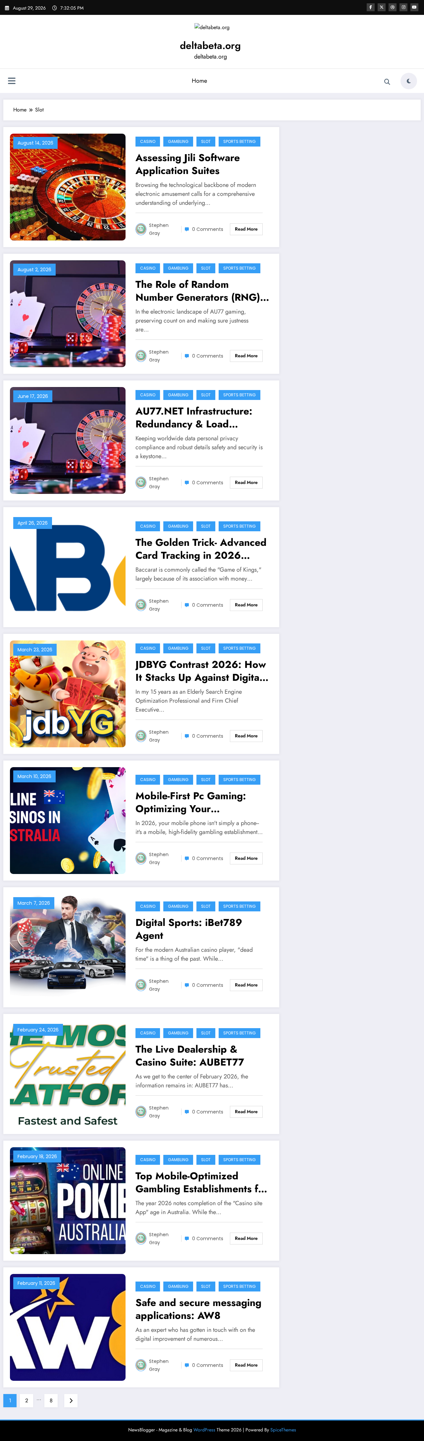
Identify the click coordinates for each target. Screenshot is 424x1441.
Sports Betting (239, 141)
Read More (246, 229)
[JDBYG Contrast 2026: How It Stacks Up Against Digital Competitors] (68, 693)
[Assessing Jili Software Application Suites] (68, 186)
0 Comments (207, 229)
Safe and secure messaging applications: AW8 (198, 1309)
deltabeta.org (210, 45)
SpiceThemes (283, 1429)
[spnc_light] (408, 81)
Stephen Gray (159, 229)
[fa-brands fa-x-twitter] (382, 7)
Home (199, 80)
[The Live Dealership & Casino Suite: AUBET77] (68, 1073)
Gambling (178, 141)
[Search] (387, 82)
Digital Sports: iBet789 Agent (188, 929)
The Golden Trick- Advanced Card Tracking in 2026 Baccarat (201, 549)
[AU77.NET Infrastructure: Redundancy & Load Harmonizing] (68, 440)
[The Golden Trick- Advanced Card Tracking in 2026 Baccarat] (68, 566)
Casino (147, 141)
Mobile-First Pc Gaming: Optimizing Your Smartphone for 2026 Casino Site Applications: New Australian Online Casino (193, 802)
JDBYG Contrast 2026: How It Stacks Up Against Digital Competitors (200, 671)
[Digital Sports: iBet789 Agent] (68, 946)
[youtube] (414, 7)
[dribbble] (393, 7)
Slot (206, 141)
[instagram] (403, 7)
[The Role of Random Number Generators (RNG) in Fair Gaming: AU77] (68, 313)
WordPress (204, 1429)
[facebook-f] (371, 7)
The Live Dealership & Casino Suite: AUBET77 (189, 1056)
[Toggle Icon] (12, 82)
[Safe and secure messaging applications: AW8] (68, 1327)
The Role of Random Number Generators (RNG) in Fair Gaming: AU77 (197, 291)
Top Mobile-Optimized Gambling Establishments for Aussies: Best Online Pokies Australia (201, 1182)
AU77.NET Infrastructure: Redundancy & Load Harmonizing (193, 417)
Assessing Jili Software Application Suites (187, 164)
